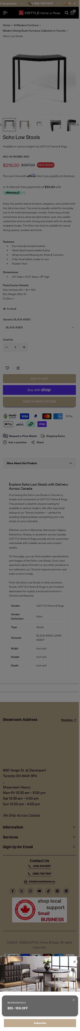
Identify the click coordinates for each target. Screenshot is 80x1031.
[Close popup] (73, 1000)
